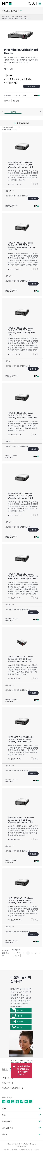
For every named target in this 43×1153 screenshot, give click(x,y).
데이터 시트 (17, 95)
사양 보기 (8, 191)
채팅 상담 (16, 101)
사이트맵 (36, 1150)
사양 (24, 95)
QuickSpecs (7, 95)
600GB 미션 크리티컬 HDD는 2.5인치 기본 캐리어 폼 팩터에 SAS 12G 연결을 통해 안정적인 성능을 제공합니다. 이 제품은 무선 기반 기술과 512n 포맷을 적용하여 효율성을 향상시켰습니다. (23, 506)
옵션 (13, 16)
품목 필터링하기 (22, 123)
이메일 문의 (20, 1021)
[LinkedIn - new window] (3, 1101)
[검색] (29, 3)
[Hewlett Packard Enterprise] (6, 3)
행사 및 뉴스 (6, 1121)
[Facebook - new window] (21, 1101)
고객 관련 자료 (7, 1128)
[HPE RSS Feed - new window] (30, 1101)
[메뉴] (40, 3)
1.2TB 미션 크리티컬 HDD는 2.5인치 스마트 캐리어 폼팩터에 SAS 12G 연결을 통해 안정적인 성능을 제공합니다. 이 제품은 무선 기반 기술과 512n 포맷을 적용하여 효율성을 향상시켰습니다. (23, 669)
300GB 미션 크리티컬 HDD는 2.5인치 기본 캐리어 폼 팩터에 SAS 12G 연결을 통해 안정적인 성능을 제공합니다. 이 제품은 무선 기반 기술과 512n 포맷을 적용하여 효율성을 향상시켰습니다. (23, 175)
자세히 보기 (8, 69)
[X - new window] (8, 1101)
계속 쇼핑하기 (6, 16)
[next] (40, 953)
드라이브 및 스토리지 (22, 16)
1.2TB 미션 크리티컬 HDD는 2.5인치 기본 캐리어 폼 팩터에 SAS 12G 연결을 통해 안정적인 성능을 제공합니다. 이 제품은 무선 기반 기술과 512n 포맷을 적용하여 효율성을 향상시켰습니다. (23, 911)
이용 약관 (14, 1150)
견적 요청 (33, 198)
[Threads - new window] (17, 1101)
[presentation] (40, 112)
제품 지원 (19, 1016)
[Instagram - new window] (12, 1101)
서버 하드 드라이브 (7, 18)
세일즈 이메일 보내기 (11, 1088)
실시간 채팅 (20, 1010)
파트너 (4, 1134)
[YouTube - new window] (26, 1101)
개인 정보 (6, 1150)
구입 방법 (19, 1027)
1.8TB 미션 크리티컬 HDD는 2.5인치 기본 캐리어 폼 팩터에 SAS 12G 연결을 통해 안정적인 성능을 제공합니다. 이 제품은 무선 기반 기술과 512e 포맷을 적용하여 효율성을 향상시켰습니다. (23, 425)
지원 (4, 1115)
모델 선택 (31, 86)
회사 (4, 1108)
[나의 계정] (33, 3)
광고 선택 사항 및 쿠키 (25, 1150)
